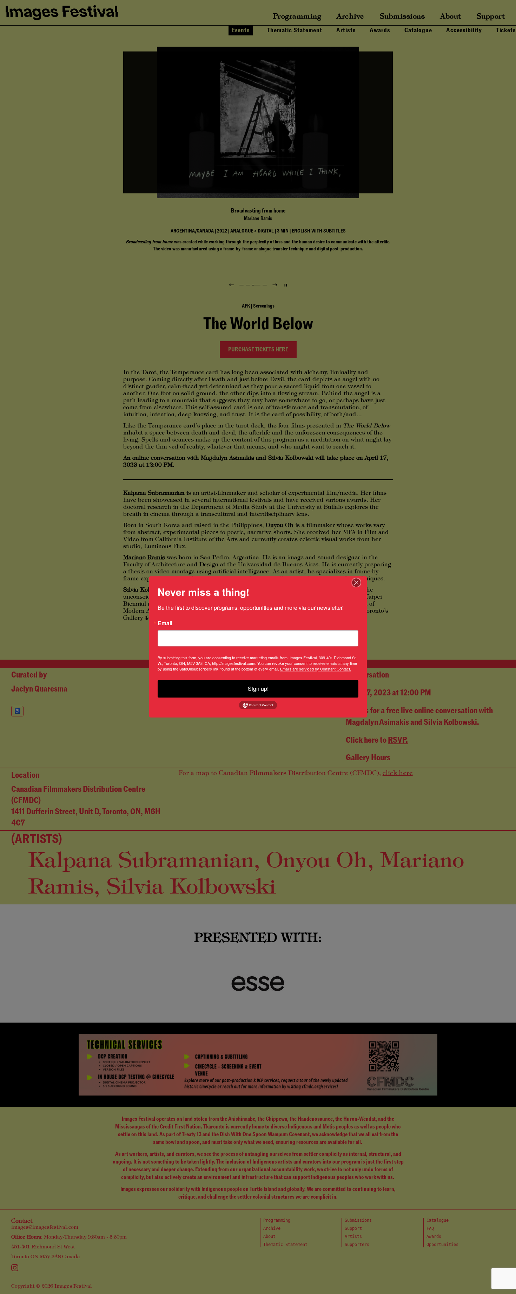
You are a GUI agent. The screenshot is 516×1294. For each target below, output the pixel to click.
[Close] (360, 582)
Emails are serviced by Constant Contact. (315, 669)
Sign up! (258, 689)
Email (165, 623)
